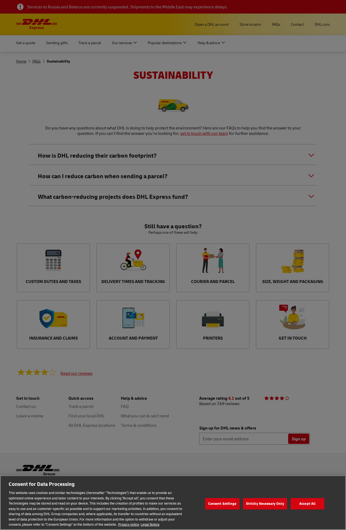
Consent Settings (222, 503)
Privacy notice (128, 524)
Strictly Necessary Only (265, 503)
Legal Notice (150, 524)
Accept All (307, 503)
